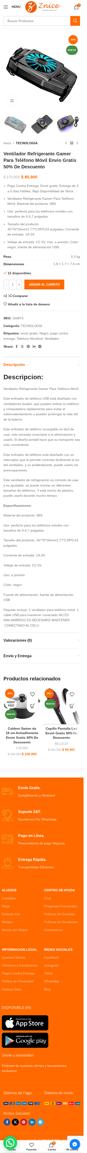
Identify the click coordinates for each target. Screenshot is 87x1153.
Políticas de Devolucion (61, 922)
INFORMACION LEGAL (19, 949)
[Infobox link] (42, 792)
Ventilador (52, 338)
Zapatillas (9, 898)
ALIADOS (9, 890)
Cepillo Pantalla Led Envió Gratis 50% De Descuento (61, 733)
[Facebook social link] (16, 346)
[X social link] (22, 346)
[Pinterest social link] (28, 346)
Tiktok (48, 973)
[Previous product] (66, 143)
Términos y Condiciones (19, 965)
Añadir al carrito (44, 284)
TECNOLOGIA (27, 143)
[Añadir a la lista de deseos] (32, 695)
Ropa (6, 906)
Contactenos (53, 930)
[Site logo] (42, 7)
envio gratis (29, 333)
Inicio (7, 143)
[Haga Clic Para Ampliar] (12, 100)
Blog (47, 989)
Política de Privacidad (17, 981)
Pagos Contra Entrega (18, 973)
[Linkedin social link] (34, 346)
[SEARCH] (75, 21)
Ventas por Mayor (15, 930)
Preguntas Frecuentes (60, 906)
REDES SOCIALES (58, 949)
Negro (43, 333)
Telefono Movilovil (30, 338)
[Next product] (77, 143)
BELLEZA (61, 743)
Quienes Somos (13, 957)
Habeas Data (11, 989)
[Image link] (21, 1103)
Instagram (51, 965)
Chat (47, 898)
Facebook (51, 957)
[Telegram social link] (40, 346)
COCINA (22, 748)
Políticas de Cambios (59, 914)
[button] (72, 707)
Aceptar (42, 1144)
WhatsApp (51, 981)
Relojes (7, 922)
